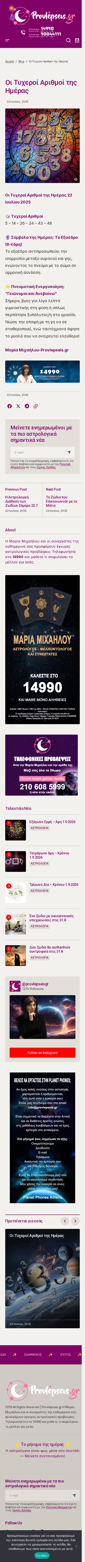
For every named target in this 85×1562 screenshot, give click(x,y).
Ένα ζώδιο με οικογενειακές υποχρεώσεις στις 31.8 (51, 918)
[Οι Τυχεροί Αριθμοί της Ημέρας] (42, 1278)
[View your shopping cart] (77, 40)
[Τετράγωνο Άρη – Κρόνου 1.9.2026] (15, 861)
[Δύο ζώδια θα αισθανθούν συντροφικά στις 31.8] (15, 955)
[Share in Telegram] (27, 406)
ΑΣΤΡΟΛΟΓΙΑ (39, 828)
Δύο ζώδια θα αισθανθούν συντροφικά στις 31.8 (49, 949)
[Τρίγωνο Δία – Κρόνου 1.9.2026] (15, 893)
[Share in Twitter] (18, 406)
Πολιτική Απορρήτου (59, 1507)
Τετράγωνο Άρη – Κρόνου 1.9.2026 (49, 855)
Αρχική (9, 61)
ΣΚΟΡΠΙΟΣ (75, 1354)
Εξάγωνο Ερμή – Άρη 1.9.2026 (52, 822)
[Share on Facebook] (9, 406)
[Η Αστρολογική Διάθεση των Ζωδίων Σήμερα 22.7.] (23, 500)
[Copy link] (35, 406)
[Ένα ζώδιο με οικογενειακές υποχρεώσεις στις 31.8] (15, 924)
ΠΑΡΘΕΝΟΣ (11, 1354)
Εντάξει (42, 1555)
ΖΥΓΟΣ (43, 1354)
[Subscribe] (69, 452)
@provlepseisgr (35, 984)
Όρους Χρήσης (46, 467)
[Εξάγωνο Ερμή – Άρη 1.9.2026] (15, 830)
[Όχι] (76, 1546)
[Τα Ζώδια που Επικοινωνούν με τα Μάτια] (61, 500)
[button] (7, 14)
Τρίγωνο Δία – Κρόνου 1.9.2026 (53, 885)
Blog (21, 61)
